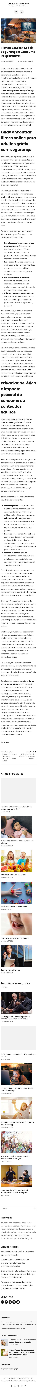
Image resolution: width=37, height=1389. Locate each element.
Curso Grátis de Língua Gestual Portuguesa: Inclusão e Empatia (14, 1191)
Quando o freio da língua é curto (15, 938)
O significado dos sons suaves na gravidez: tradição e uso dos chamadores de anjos (15, 1263)
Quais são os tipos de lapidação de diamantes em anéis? (16, 808)
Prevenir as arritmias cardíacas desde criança (17, 842)
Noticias (6, 742)
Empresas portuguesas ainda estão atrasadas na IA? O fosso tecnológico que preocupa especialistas (17, 1285)
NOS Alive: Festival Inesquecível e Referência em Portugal (15, 1157)
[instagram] (14, 1302)
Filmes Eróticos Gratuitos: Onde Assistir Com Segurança (17, 1089)
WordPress (32, 1381)
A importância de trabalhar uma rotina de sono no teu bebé (22, 1341)
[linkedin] (18, 1302)
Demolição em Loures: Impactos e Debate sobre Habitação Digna (15, 1017)
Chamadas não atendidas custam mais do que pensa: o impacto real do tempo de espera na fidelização (18, 1274)
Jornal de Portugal (18, 3)
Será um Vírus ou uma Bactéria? (14, 906)
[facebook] (2, 1302)
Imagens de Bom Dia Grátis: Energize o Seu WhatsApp (17, 1123)
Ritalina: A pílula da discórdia (13, 875)
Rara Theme (15, 1381)
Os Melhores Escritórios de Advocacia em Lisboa (18, 1055)
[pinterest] (10, 1302)
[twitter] (6, 1302)
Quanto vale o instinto (10, 970)
